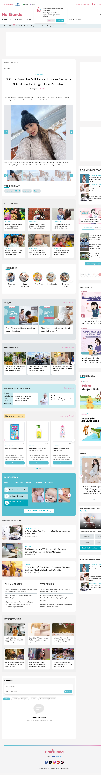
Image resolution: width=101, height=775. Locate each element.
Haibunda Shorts (8, 26)
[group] (14, 175)
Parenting (14, 62)
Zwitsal (32, 446)
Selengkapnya (69, 388)
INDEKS (78, 19)
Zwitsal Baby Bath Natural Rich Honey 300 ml (37, 449)
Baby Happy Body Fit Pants (14, 448)
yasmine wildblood (13, 191)
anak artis (27, 191)
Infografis (50, 26)
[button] (71, 132)
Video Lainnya (68, 302)
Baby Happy (9, 446)
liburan (36, 191)
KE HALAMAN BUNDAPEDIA (37, 511)
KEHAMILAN (6, 19)
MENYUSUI (18, 19)
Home (6, 62)
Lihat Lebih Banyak (67, 347)
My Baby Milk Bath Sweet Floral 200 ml (61, 449)
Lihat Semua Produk (67, 416)
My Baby (56, 446)
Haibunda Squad (88, 228)
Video (38, 26)
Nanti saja (51, 20)
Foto (43, 26)
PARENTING (28, 19)
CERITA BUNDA (68, 19)
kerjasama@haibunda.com (83, 4)
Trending (31, 26)
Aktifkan (60, 20)
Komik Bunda (21, 26)
